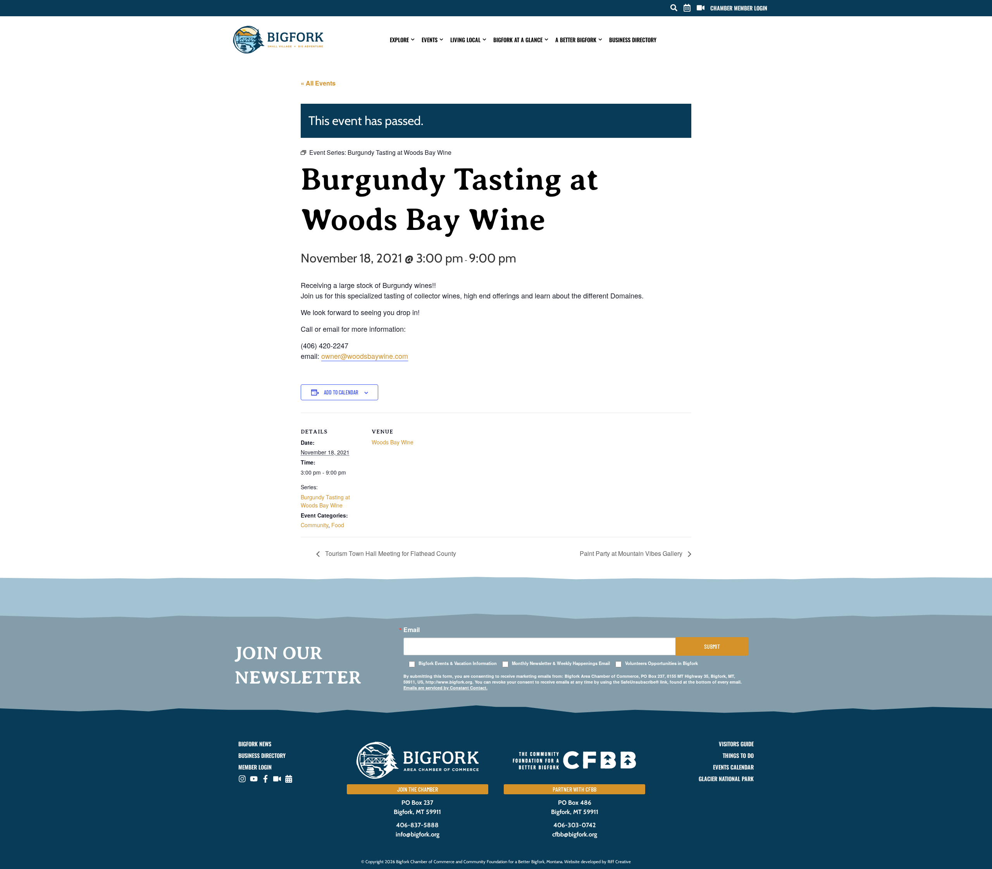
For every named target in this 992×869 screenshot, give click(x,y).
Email (411, 630)
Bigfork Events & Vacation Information (457, 663)
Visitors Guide (736, 744)
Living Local (465, 40)
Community (314, 525)
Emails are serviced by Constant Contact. (445, 688)
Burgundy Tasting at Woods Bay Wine (325, 501)
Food (337, 525)
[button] (673, 7)
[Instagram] (242, 779)
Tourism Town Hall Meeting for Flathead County (390, 553)
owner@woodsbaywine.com (364, 356)
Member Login (255, 767)
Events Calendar (733, 767)
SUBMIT (712, 646)
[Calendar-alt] (289, 779)
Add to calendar (341, 392)
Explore (399, 40)
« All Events (318, 83)
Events (429, 40)
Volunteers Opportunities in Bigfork (661, 663)
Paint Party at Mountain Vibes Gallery (632, 553)
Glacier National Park (726, 779)
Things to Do (738, 755)
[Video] (277, 779)
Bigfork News (254, 744)
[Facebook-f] (265, 779)
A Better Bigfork (575, 40)
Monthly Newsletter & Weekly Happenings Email (561, 663)
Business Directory (632, 40)
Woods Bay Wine (392, 442)
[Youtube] (254, 779)
